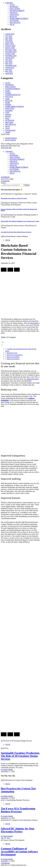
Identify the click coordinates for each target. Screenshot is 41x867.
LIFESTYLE (14, 15)
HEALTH (13, 16)
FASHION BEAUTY (13, 95)
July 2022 (8, 69)
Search (27, 185)
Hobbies (8, 105)
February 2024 (10, 46)
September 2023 (11, 56)
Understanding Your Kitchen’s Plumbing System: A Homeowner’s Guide (20, 221)
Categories (9, 3)
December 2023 (10, 50)
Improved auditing (13, 357)
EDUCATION (15, 9)
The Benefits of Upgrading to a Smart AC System (14, 198)
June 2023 (8, 61)
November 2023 (11, 52)
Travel (7, 128)
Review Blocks (10, 140)
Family (7, 91)
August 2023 (9, 58)
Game (7, 99)
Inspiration (9, 110)
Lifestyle (8, 114)
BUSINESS (14, 7)
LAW (7, 112)
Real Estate (9, 122)
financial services (33, 379)
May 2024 (8, 40)
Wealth (7, 132)
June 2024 (8, 38)
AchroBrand (5, 177)
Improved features (13, 359)
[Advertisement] (20, 295)
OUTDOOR (14, 20)
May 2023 (8, 63)
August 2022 (9, 67)
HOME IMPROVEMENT (19, 18)
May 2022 (8, 71)
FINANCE (13, 13)
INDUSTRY (9, 108)
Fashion (8, 93)
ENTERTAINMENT (17, 11)
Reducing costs (12, 353)
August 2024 (9, 34)
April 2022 (9, 73)
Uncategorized (10, 130)
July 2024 (8, 36)
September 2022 (11, 65)
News (7, 118)
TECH (12, 24)
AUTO (12, 5)
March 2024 (9, 44)
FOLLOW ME (6, 148)
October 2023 (10, 54)
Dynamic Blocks (11, 138)
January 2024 (10, 48)
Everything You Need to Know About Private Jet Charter (16, 232)
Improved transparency (15, 355)
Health (7, 103)
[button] (3, 179)
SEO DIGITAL (15, 22)
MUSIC (8, 116)
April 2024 (9, 42)
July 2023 (8, 60)
